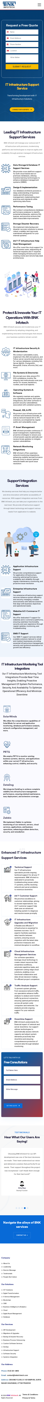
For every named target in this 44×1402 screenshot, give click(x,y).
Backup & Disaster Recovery (13, 1337)
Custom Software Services (12, 1343)
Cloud (5, 1310)
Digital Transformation (11, 1293)
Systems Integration (10, 1357)
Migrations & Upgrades (11, 1333)
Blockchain (7, 1300)
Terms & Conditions (30, 1395)
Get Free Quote (12, 1105)
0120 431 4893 (13, 1371)
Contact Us (21, 1235)
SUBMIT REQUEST (22, 66)
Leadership (7, 1267)
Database (6, 1317)
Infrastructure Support (11, 1350)
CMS (5, 1303)
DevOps (6, 1347)
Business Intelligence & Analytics (14, 1307)
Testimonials (7, 1274)
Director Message (9, 1270)
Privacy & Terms (28, 1398)
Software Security (9, 1354)
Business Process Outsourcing (14, 1340)
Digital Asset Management (12, 1314)
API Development (9, 1330)
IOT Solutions (8, 1290)
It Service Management (11, 1297)
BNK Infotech (12, 1395)
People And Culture (10, 1277)
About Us (6, 1263)
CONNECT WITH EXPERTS (20, 109)
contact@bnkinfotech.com (17, 1375)
